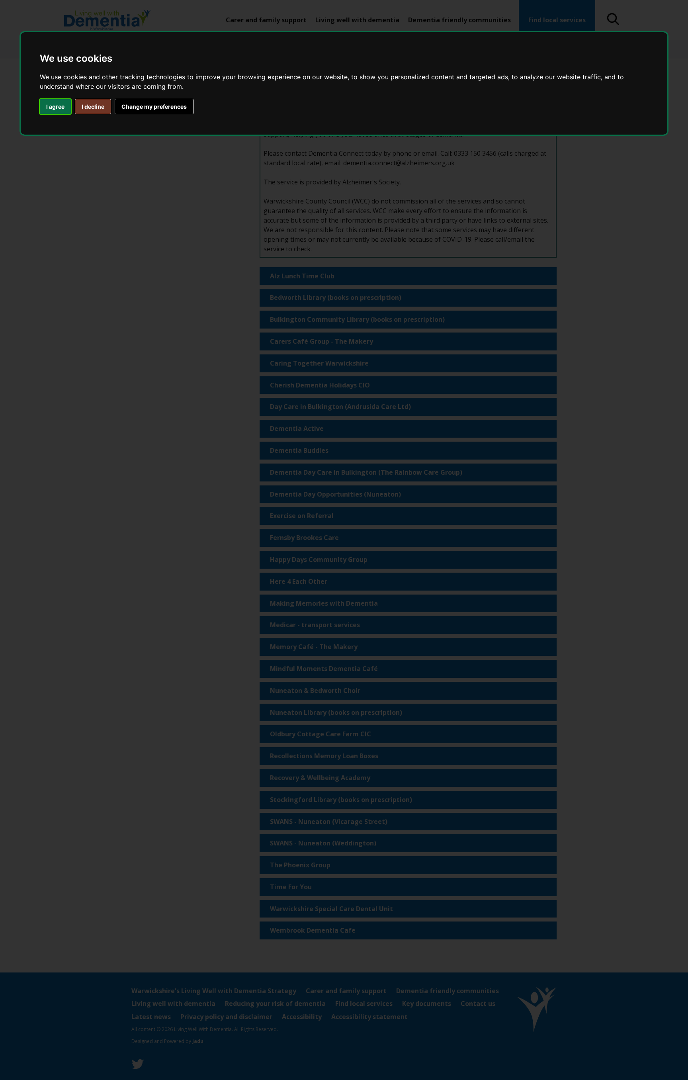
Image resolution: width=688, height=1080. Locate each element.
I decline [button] (93, 106)
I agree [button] (55, 106)
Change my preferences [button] (154, 106)
